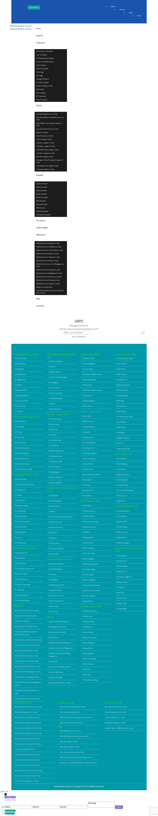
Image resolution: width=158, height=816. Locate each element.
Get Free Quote (33, 7)
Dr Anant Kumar (121, 561)
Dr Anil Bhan (19, 411)
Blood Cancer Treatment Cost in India (27, 776)
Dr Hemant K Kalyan (89, 580)
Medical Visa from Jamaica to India (47, 283)
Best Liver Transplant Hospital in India (72, 707)
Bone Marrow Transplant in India (116, 707)
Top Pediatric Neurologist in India (47, 150)
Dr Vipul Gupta (121, 422)
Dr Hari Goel (120, 501)
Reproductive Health (56, 677)
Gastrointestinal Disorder (57, 632)
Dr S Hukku (18, 495)
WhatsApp (11, 811)
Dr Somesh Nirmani (21, 579)
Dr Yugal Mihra (19, 369)
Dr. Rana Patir (120, 433)
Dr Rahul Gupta (121, 374)
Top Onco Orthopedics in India (126, 506)
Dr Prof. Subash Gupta (56, 601)
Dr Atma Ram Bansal (89, 379)
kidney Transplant (42, 68)
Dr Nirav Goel (53, 611)
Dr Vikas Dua (53, 533)
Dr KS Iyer (52, 366)
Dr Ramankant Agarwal (89, 564)
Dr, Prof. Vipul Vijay (88, 553)
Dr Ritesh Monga (121, 566)
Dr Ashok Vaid (53, 495)
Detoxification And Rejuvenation (60, 667)
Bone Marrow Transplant (44, 51)
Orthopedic (40, 89)
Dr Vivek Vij (52, 574)
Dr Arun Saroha (121, 364)
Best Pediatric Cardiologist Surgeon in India (49, 124)
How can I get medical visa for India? (72, 752)
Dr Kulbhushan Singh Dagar (58, 377)
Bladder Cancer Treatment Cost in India (28, 707)
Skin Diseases (53, 637)
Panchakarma (53, 661)
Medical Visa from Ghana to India (47, 254)
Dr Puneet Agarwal (88, 364)
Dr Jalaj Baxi (86, 432)
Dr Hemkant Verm (88, 448)
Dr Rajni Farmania (20, 443)
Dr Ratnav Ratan (20, 558)
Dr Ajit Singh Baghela (22, 453)
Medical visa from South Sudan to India (49, 250)
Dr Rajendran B (20, 490)
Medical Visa (18, 606)
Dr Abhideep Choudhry (57, 585)
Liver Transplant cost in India (115, 717)
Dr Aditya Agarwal (54, 472)
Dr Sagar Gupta (87, 648)
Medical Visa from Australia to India (48, 270)
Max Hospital (40, 208)
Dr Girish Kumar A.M (21, 595)
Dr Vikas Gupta (121, 598)
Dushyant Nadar (121, 609)
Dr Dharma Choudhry (56, 527)
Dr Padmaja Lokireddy (56, 548)
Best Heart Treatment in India (115, 723)
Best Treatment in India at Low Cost (27, 717)
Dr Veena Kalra (20, 427)
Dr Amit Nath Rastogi (55, 569)
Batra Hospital (41, 201)
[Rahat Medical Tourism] (21, 26)
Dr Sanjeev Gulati (88, 622)
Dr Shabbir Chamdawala (23, 584)
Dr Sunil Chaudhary (55, 419)
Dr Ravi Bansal (87, 627)
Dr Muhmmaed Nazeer (22, 600)
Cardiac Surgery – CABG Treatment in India (119, 728)
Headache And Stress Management (61, 648)
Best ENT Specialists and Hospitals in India (74, 736)
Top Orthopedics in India (44, 136)
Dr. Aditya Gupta (121, 379)
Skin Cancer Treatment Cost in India (27, 739)
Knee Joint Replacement (45, 62)
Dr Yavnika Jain (87, 395)
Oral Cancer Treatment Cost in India (27, 760)
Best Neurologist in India (44, 156)
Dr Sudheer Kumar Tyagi (124, 358)
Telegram (11, 813)
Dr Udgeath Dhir (20, 379)
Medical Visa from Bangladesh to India (49, 273)
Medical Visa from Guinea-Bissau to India (27, 691)
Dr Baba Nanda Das (21, 390)
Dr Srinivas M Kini (54, 388)
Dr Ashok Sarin (87, 616)
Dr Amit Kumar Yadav (89, 659)
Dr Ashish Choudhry (89, 527)
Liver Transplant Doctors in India (47, 129)
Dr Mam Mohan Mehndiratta (91, 390)
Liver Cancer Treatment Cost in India (27, 754)
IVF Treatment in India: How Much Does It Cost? (76, 757)
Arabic (131, 12)
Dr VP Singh (86, 485)
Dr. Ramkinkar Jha (88, 516)
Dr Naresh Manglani (122, 543)
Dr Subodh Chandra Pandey (24, 484)
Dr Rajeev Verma (87, 537)
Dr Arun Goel (86, 416)
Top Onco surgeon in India (45, 143)
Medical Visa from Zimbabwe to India (48, 247)
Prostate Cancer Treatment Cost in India (28, 770)
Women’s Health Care (56, 672)
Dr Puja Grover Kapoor (22, 464)
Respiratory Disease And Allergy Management (59, 654)
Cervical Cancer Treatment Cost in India (28, 728)
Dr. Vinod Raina (121, 458)
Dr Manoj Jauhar (54, 424)
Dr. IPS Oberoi (87, 506)
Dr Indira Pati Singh (55, 440)
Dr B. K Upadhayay (88, 643)
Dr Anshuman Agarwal (123, 577)
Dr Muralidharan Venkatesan (24, 569)
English (113, 6)
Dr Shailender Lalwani (56, 595)
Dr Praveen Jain (121, 496)
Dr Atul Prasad (87, 385)
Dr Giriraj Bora (53, 580)
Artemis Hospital (42, 197)
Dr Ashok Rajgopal (88, 559)
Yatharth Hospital (42, 132)
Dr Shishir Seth (54, 543)
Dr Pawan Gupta (54, 506)
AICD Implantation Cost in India (70, 731)
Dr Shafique (120, 587)
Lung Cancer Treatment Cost (24, 749)
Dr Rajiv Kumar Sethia (89, 637)
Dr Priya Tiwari (121, 469)
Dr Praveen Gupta (88, 358)
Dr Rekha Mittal (20, 421)
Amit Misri (52, 404)
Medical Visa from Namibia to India (47, 243)
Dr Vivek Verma (87, 464)
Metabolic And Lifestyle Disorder (60, 643)
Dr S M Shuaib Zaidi (88, 443)
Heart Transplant (42, 100)
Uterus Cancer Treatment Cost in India (28, 744)
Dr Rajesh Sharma (55, 372)
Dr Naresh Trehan (21, 358)
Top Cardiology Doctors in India (46, 114)
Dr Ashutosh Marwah (56, 361)
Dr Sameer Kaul (87, 490)
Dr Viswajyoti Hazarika (89, 453)
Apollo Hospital (41, 194)
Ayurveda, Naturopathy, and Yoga (60, 683)
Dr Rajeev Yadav (121, 603)
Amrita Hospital (41, 190)
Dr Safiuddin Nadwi (122, 511)
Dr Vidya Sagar (19, 590)
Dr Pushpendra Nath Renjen (92, 374)
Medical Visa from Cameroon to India (48, 277)
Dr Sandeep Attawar (21, 401)
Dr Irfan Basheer (20, 511)
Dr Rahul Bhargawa (55, 501)
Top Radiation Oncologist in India (47, 166)
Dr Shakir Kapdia (121, 527)
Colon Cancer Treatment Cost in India (27, 765)
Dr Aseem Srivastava (55, 393)
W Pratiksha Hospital (43, 215)
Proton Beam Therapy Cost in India (26, 781)
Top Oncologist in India (44, 139)
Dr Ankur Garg (53, 606)
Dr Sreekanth (87, 496)
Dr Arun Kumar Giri (88, 458)
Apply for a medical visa (44, 287)
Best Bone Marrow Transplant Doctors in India (50, 118)
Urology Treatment (42, 79)
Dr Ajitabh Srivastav (55, 590)
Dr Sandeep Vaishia (122, 385)
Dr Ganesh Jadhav (21, 479)
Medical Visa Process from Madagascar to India (50, 265)
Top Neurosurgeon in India (45, 153)
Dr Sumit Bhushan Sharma (91, 590)
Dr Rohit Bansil (121, 406)
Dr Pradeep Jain (87, 437)
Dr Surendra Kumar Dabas (91, 474)
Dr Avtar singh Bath (55, 483)
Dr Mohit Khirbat (88, 664)
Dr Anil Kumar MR (20, 527)
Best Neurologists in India (68, 741)
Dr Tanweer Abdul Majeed (125, 490)
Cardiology (39, 72)
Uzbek (139, 16)
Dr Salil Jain (86, 669)
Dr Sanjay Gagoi (121, 555)
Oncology (39, 75)
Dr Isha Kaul (53, 538)
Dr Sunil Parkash (87, 632)
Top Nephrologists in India (45, 169)
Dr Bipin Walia (120, 369)
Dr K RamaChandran (55, 456)
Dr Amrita (52, 511)
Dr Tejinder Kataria (21, 516)
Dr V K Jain (120, 443)
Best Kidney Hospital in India (69, 712)
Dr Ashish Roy (53, 430)
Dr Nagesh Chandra (122, 438)
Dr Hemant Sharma (88, 511)
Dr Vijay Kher (86, 675)
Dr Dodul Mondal (20, 543)
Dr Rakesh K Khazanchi (56, 451)
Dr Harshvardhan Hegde (90, 521)
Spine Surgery (41, 65)
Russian (122, 9)
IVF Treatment (41, 96)
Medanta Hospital (42, 211)
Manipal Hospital (41, 204)
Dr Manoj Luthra (20, 406)
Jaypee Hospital (41, 183)
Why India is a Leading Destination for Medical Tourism (78, 763)
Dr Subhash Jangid (88, 569)
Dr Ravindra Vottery (122, 474)
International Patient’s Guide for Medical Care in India (50, 291)
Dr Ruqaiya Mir (87, 480)
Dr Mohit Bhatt (121, 411)
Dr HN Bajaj (86, 532)
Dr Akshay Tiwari (87, 469)
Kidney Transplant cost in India (115, 712)
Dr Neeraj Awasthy (55, 409)
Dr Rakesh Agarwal (88, 401)
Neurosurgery (41, 93)
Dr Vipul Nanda (54, 445)
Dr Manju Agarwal (88, 653)
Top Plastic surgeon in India (45, 146)
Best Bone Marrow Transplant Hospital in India (75, 717)
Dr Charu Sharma (54, 467)
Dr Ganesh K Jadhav (21, 506)
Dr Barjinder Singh (21, 574)
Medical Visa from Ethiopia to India (48, 280)
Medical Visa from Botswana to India (27, 699)
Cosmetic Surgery (42, 82)
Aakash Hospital (41, 187)
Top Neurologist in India (90, 354)
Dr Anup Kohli (87, 406)
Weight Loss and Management (59, 621)
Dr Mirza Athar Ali (20, 532)
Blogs (60, 727)
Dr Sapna (18, 537)
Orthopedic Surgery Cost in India (26, 712)
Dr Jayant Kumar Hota (89, 611)
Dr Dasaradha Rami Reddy (91, 585)
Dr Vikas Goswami (122, 485)
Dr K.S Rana (18, 432)
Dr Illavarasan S (121, 537)
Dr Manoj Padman (20, 563)
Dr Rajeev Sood (121, 571)
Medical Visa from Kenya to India (47, 260)
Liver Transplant (41, 55)
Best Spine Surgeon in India (69, 747)
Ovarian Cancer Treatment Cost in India (28, 733)
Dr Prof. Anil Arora (88, 548)
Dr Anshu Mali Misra (55, 477)
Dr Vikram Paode (88, 575)
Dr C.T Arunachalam (88, 596)
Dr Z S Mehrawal (20, 374)
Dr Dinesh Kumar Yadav (90, 680)
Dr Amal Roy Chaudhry (22, 521)
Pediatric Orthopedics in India (24, 548)
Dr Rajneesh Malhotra (22, 395)
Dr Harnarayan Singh (123, 448)
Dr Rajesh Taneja (121, 582)
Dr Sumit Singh (87, 369)
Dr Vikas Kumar (20, 500)
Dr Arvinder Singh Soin (56, 564)
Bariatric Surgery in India (44, 86)
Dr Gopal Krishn (87, 601)
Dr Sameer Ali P (121, 521)
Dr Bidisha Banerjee (21, 458)
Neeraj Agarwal (54, 382)
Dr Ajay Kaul (19, 385)
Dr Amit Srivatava (122, 395)
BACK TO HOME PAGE (79, 337)
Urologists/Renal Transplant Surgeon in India (49, 161)
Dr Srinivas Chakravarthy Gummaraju (61, 517)
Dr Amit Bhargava (122, 464)
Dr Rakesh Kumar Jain (22, 448)
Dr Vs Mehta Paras (122, 390)
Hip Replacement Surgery (45, 58)
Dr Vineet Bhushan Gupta (23, 469)
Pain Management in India (57, 627)
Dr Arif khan (120, 593)
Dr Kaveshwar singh (55, 461)
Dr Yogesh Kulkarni (88, 427)
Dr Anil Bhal (52, 435)
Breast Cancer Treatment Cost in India (28, 723)
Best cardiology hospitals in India (71, 723)
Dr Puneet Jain (20, 437)
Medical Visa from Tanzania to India (48, 257)
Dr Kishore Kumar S (55, 522)
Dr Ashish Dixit (54, 554)
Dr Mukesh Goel (20, 364)
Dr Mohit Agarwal (122, 480)
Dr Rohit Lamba (87, 543)
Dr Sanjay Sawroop (21, 553)
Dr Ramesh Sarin (88, 421)
